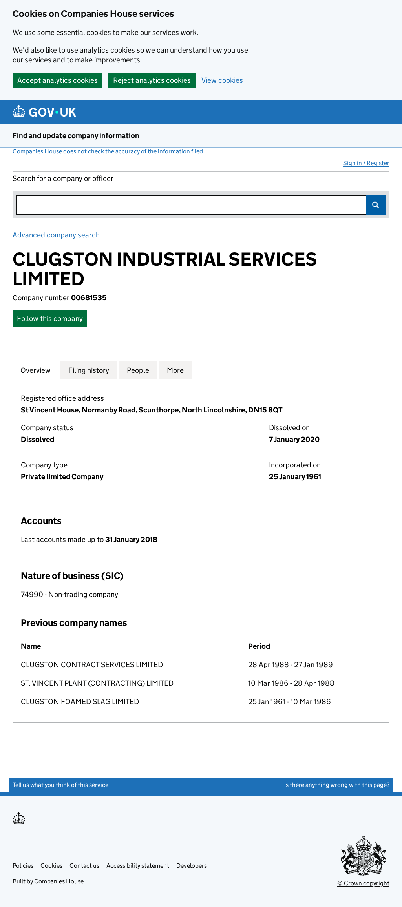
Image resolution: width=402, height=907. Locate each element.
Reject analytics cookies (152, 80)
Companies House (59, 881)
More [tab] (175, 370)
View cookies (222, 80)
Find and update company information (76, 135)
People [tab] (138, 370)
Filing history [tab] (88, 370)
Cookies (51, 865)
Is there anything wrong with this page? (336, 784)
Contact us (84, 865)
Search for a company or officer (63, 178)
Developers (191, 865)
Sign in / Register (366, 163)
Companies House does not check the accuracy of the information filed (108, 151)
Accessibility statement (137, 865)
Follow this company (50, 318)
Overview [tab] (35, 370)
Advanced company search (56, 234)
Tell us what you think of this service (60, 784)
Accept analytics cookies (57, 80)
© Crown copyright (363, 883)
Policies (23, 865)
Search (376, 205)
